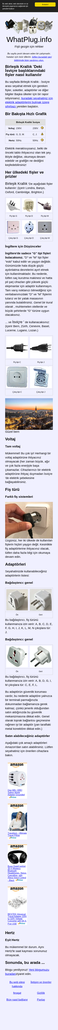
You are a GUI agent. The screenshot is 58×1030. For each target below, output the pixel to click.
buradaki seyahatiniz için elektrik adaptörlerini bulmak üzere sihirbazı (29, 102)
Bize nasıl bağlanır (17, 999)
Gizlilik (41, 993)
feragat (17, 993)
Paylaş (41, 999)
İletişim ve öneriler (41, 982)
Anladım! (45, 4)
